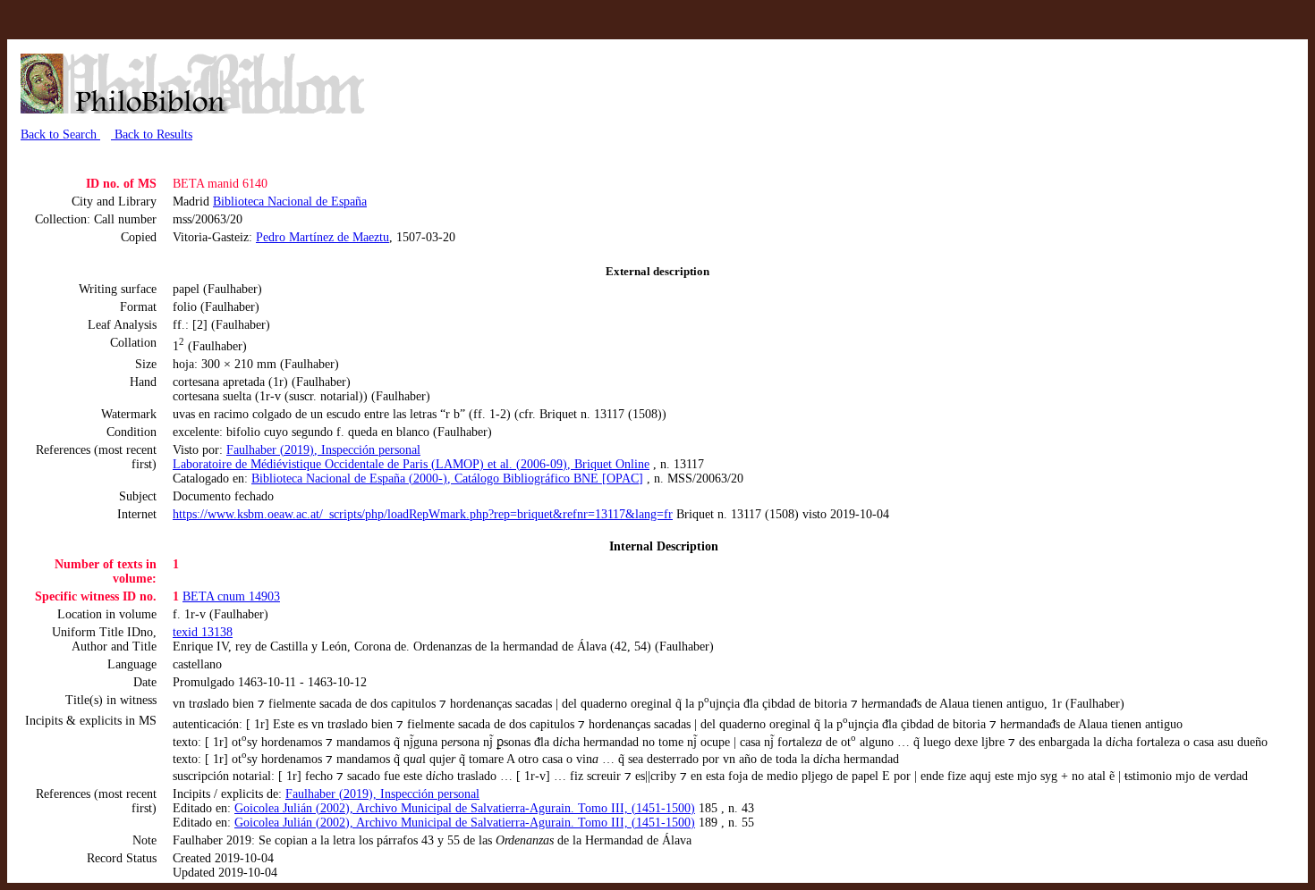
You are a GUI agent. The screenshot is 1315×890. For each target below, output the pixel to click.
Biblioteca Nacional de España (290, 201)
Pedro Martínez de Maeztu (322, 237)
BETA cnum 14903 (231, 596)
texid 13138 (203, 632)
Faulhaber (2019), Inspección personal (323, 450)
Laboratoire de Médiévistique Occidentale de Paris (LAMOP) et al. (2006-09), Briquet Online (411, 464)
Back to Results (151, 134)
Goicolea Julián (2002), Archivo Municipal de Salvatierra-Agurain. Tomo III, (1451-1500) (464, 808)
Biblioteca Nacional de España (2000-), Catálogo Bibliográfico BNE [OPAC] (447, 478)
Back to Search (60, 134)
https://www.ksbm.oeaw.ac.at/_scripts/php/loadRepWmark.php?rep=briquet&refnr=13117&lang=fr (423, 514)
